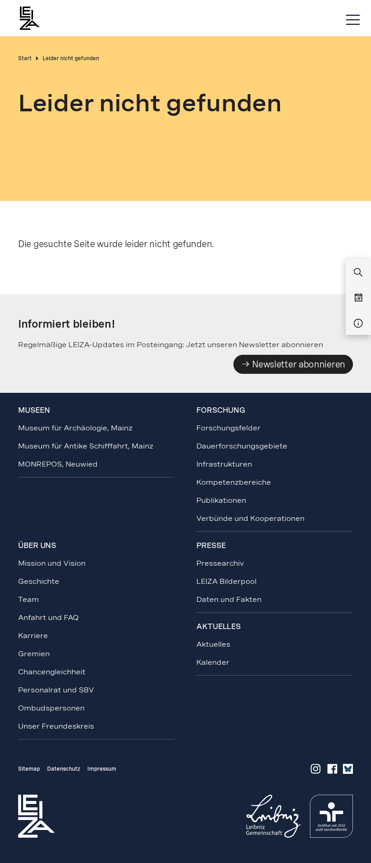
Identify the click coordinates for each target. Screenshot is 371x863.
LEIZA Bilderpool (226, 581)
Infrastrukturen (224, 464)
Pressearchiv (220, 563)
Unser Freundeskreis (56, 726)
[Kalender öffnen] (358, 298)
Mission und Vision (52, 563)
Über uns (37, 545)
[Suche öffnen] (358, 273)
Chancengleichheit (52, 672)
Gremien (34, 653)
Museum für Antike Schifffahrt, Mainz (85, 446)
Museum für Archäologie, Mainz (75, 428)
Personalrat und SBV (56, 690)
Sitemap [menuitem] (29, 769)
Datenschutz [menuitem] (63, 769)
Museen (34, 410)
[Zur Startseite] (34, 18)
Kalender (212, 662)
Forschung (220, 410)
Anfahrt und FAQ (48, 617)
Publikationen (221, 500)
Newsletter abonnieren (297, 364)
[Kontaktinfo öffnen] (358, 323)
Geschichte (38, 581)
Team (28, 599)
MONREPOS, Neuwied (58, 464)
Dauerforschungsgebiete (241, 446)
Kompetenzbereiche (233, 482)
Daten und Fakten (229, 599)
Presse (210, 545)
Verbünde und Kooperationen (250, 518)
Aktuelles (213, 644)
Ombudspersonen (51, 708)
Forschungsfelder (228, 428)
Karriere (33, 635)
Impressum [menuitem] (101, 769)
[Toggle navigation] (352, 20)
